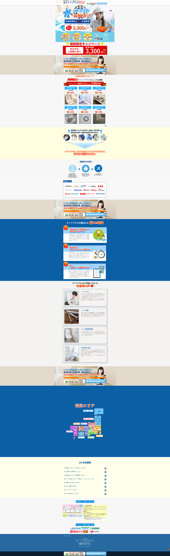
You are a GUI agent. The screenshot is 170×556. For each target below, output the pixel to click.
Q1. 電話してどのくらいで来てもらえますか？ (75, 468)
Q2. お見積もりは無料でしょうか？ (72, 471)
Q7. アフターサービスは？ (70, 489)
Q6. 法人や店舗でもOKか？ (70, 486)
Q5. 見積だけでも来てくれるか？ (72, 482)
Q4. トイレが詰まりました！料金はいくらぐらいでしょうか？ (79, 479)
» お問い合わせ (69, 535)
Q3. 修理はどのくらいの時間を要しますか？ (75, 475)
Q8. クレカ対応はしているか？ (71, 493)
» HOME (65, 535)
